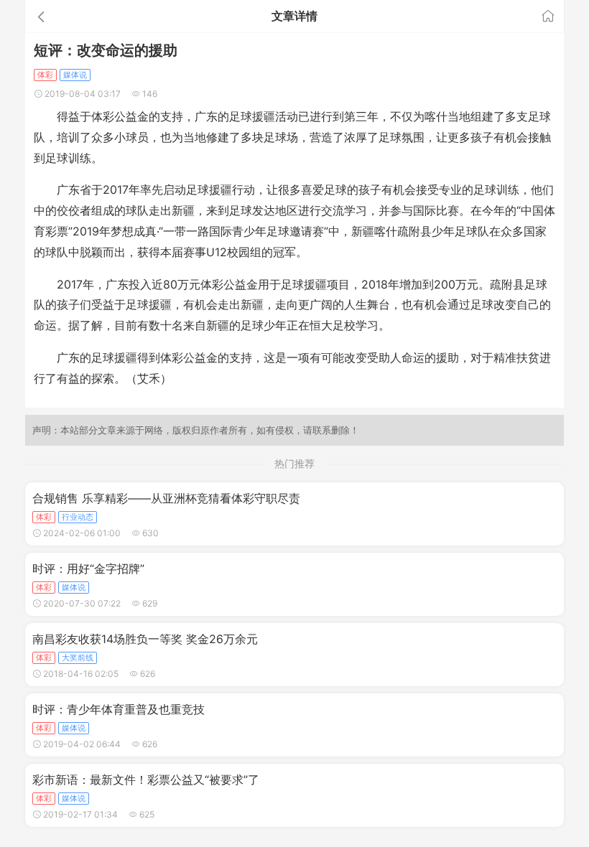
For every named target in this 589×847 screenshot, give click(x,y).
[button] (110, 16)
